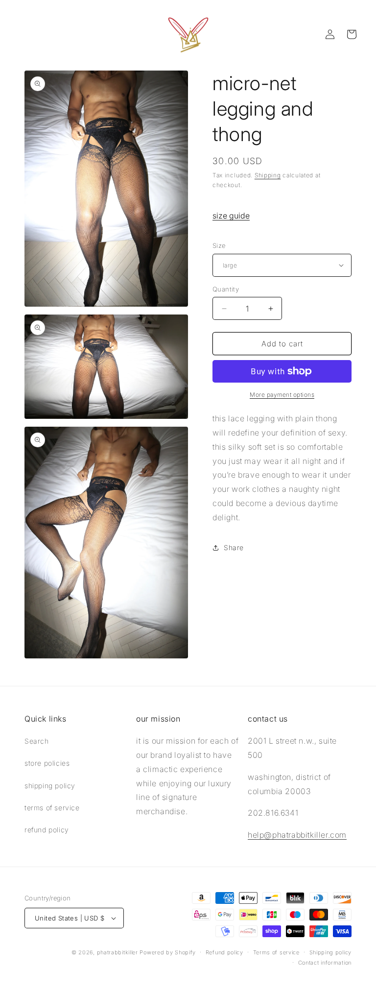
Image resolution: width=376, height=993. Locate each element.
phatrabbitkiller (117, 952)
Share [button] (234, 547)
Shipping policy (330, 952)
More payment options (282, 394)
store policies (47, 763)
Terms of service (276, 952)
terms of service (52, 807)
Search (36, 741)
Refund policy (224, 952)
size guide (231, 215)
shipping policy (49, 785)
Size (219, 245)
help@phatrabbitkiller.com (297, 835)
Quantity (225, 289)
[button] (351, 34)
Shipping (268, 175)
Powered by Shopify (168, 952)
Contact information (325, 962)
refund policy (46, 829)
